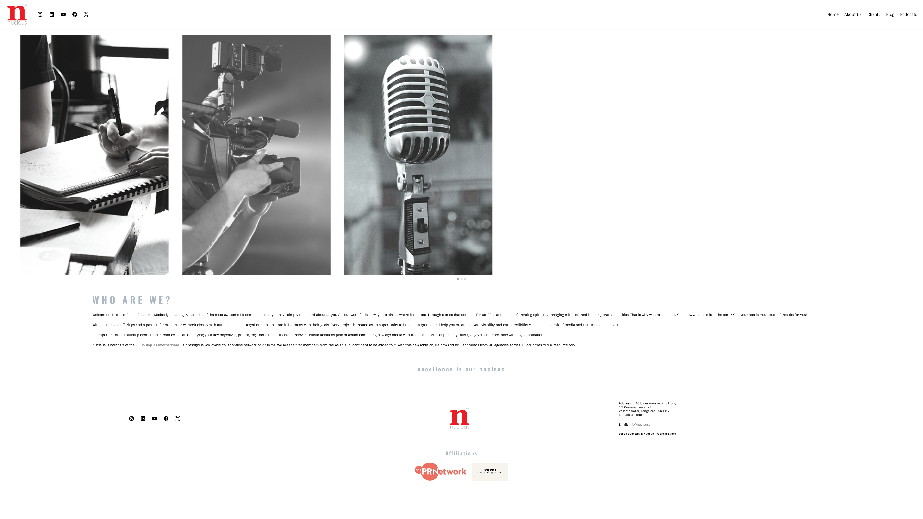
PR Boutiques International (157, 345)
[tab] (458, 279)
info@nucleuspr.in (642, 424)
